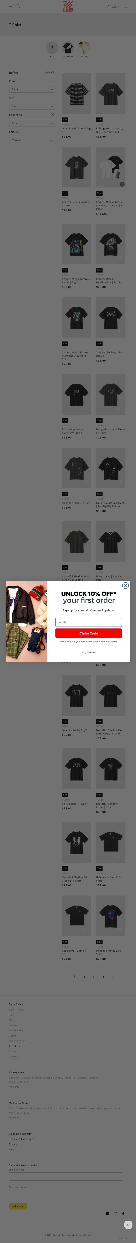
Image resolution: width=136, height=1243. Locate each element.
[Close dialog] (125, 585)
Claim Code (89, 633)
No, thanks (89, 652)
